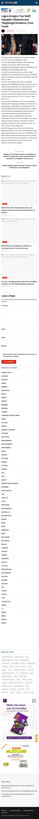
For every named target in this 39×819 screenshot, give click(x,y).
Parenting (5, 558)
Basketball (5, 390)
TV (2, 608)
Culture (4, 422)
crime (30, 666)
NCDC (18, 679)
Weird (3, 616)
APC (16, 660)
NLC (27, 686)
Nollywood (5, 540)
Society (4, 591)
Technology (5, 601)
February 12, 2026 (6, 250)
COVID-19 (23, 666)
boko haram (5, 663)
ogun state (21, 689)
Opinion (4, 555)
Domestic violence (8, 430)
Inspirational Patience (9, 483)
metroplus (5, 512)
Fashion (4, 455)
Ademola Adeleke (7, 660)
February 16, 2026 (6, 215)
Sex (2, 587)
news (30, 679)
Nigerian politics (7, 686)
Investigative (6, 490)
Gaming (4, 469)
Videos (3, 612)
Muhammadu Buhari (8, 679)
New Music (5, 530)
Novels (4, 544)
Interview (4, 487)
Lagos (15, 676)
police (12, 692)
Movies (3, 519)
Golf (3, 476)
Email (3, 337)
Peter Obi (5, 692)
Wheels (4, 619)
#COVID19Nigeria (7, 657)
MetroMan (5, 505)
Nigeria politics (19, 686)
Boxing (3, 397)
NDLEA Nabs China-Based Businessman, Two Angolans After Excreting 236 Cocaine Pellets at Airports (18, 210)
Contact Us (4, 812)
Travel (3, 605)
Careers (4, 412)
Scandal (4, 580)
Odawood (4, 548)
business (5, 666)
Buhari (23, 663)
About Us (4, 810)
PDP (28, 689)
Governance (24, 673)
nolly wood (5, 537)
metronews (10, 31)
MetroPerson (6, 508)
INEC (31, 673)
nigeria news (29, 682)
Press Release (6, 569)
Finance (4, 462)
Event (3, 451)
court (16, 666)
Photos (4, 562)
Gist (3, 473)
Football (4, 465)
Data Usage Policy (28, 810)
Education (5, 437)
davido (4, 669)
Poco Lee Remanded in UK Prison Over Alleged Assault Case (19, 791)
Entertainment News (20, 669)
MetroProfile (6, 515)
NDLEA (24, 679)
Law (2, 494)
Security (4, 583)
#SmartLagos (6, 372)
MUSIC (3, 523)
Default (4, 426)
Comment (5, 305)
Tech (3, 598)
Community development (10, 415)
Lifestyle (4, 498)
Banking (4, 387)
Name (3, 329)
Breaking (4, 405)
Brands (4, 401)
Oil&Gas (4, 551)
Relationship (6, 573)
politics (19, 692)
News (3, 533)
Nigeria (4, 682)
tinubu (32, 692)
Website (3, 346)
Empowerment (6, 440)
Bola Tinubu (15, 663)
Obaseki (13, 689)
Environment (6, 447)
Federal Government (8, 673)
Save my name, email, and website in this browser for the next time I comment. (19, 355)
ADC (27, 657)
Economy (4, 433)
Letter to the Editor (15, 810)
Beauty (4, 394)
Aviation (4, 379)
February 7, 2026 (6, 286)
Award (3, 383)
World (3, 623)
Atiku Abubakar (24, 660)
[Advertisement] (10, 637)
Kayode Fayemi (6, 676)
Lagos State (23, 676)
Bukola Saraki (32, 663)
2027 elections (19, 657)
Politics (4, 566)
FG (17, 673)
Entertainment (7, 444)
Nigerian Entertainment (16, 682)
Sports (4, 594)
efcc (10, 669)
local (3, 501)
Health (3, 480)
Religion (4, 576)
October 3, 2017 (21, 31)
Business (4, 408)
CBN (11, 666)
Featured (4, 458)
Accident (4, 376)
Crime (5, 203)
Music (3, 526)
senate (26, 692)
